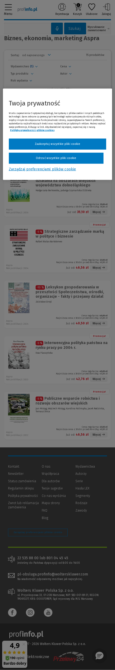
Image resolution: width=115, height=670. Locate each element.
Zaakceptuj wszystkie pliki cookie (57, 144)
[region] (57, 134)
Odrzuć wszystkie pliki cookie (56, 158)
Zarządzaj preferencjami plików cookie (42, 169)
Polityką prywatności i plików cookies (32, 130)
